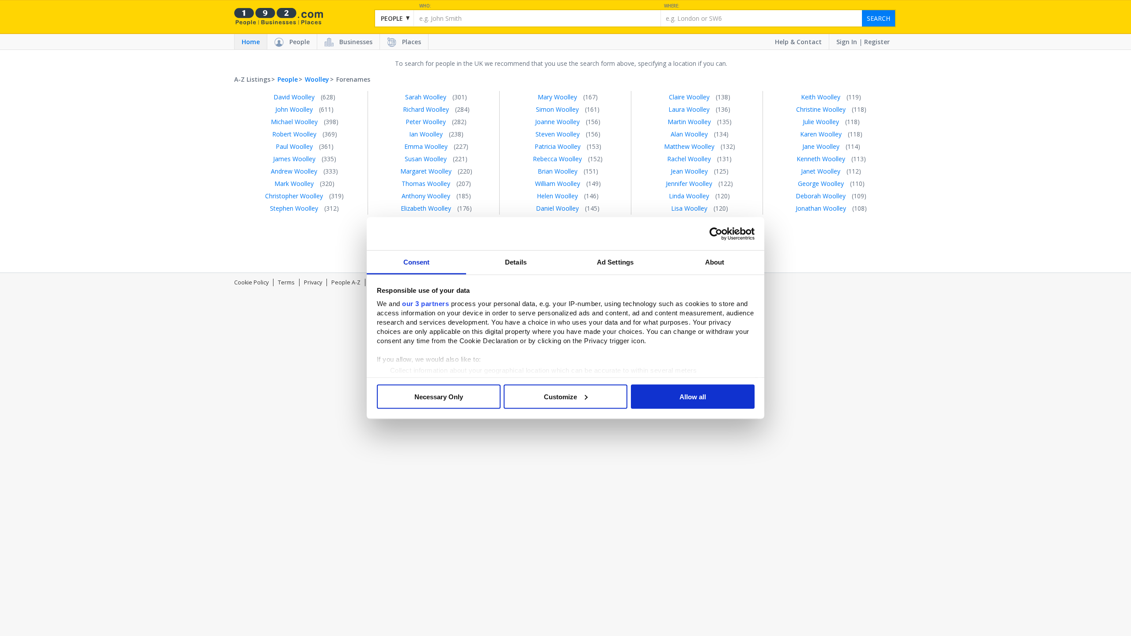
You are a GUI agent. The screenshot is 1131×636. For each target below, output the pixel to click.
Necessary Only (438, 396)
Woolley (317, 79)
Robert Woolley (294, 134)
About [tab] (715, 262)
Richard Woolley (426, 109)
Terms (286, 282)
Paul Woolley (294, 146)
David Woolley (294, 97)
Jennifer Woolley (689, 183)
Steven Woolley (557, 134)
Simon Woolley (557, 109)
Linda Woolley (689, 196)
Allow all (692, 396)
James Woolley (294, 159)
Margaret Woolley (426, 171)
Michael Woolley (294, 121)
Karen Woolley (821, 134)
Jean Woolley (689, 171)
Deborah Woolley (821, 196)
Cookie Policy (251, 282)
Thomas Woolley (426, 183)
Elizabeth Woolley (426, 208)
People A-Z (346, 282)
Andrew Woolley (294, 171)
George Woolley (821, 183)
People (299, 42)
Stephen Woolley (294, 208)
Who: (425, 6)
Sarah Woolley (425, 97)
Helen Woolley (557, 196)
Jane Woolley (820, 146)
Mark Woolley (294, 183)
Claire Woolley (689, 97)
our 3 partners (425, 303)
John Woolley (294, 109)
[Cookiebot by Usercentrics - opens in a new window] (716, 233)
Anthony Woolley (426, 196)
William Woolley (557, 183)
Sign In (846, 42)
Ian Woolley (426, 134)
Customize (560, 396)
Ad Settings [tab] (615, 262)
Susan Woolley (426, 159)
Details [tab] (516, 262)
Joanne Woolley (557, 121)
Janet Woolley (820, 171)
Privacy (313, 282)
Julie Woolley (821, 121)
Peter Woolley (426, 121)
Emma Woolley (426, 146)
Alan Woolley (689, 134)
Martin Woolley (689, 121)
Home (251, 42)
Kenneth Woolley (821, 159)
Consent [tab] (416, 262)
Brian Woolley (557, 171)
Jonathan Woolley (821, 208)
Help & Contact (798, 42)
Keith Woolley (820, 97)
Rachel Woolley (689, 159)
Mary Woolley (557, 97)
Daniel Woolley (557, 208)
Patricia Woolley (558, 146)
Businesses (355, 42)
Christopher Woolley (294, 196)
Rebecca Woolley (557, 159)
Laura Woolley (689, 109)
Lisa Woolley (689, 208)
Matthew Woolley (689, 146)
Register (877, 42)
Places (411, 42)
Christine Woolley (821, 109)
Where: (671, 6)
